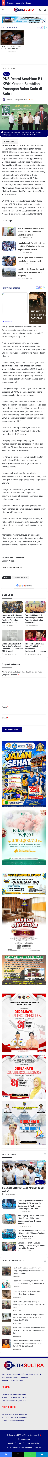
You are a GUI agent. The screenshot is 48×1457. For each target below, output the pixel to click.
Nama (5, 707)
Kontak (10, 1443)
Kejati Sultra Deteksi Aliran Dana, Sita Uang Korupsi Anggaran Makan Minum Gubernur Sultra (28, 1270)
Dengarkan (11, 141)
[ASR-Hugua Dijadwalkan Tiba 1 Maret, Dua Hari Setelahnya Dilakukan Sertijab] (9, 231)
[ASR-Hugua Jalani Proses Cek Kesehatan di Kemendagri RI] (9, 261)
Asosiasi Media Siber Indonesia (14, 1414)
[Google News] (24, 586)
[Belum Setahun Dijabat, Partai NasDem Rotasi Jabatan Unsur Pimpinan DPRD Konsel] (12, 635)
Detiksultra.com (24, 1439)
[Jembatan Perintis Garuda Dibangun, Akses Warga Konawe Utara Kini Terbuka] (9, 1246)
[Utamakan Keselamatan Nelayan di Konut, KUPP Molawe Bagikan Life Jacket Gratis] (9, 1234)
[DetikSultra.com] (24, 9)
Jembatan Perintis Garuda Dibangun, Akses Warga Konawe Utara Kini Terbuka (31, 1245)
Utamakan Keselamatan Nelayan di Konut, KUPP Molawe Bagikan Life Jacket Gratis (31, 1233)
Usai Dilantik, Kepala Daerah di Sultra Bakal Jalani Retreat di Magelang (31, 272)
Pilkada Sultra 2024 (20, 578)
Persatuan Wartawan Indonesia (14, 1417)
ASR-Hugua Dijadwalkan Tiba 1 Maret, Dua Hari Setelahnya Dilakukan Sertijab (31, 231)
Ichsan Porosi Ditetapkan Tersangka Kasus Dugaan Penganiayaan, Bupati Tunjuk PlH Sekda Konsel (27, 1343)
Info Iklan (37, 1447)
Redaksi (9, 100)
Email (5, 718)
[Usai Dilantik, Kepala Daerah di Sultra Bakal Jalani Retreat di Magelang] (9, 272)
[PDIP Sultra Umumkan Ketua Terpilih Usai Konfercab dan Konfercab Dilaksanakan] (35, 635)
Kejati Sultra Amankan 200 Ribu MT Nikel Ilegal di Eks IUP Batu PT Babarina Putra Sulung (29, 1330)
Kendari (9, 1377)
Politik (13, 68)
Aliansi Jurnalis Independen (13, 1420)
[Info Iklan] (24, 20)
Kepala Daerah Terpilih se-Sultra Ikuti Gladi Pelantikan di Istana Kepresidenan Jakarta (31, 246)
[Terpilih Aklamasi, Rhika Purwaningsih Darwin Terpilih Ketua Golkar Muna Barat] (35, 607)
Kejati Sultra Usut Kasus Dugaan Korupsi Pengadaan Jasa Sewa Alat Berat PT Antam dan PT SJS (29, 1317)
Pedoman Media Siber (31, 1443)
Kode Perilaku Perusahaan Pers (19, 1447)
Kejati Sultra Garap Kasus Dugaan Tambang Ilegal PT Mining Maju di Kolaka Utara (29, 1304)
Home (6, 68)
